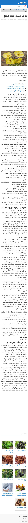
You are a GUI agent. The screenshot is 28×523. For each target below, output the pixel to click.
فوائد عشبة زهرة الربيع (18, 84)
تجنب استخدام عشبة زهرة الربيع (15, 88)
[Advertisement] (14, 36)
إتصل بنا (25, 519)
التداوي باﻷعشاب (17, 10)
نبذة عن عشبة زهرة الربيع (17, 91)
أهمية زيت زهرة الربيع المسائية (15, 86)
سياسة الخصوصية (23, 516)
